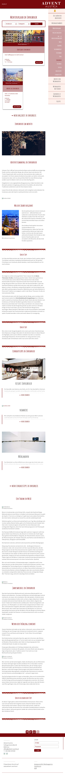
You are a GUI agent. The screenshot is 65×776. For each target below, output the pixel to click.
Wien (60, 42)
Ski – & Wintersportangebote (57, 37)
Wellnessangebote (57, 33)
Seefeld (60, 67)
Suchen (36, 24)
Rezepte (59, 101)
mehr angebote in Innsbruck (25, 115)
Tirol (60, 56)
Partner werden (9, 761)
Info (35, 761)
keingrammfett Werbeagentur (43, 764)
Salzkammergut (58, 49)
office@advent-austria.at (11, 749)
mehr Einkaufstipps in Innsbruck (25, 486)
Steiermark (59, 53)
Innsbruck (59, 60)
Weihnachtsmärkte (57, 23)
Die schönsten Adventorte (57, 16)
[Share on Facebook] (30, 731)
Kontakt (7, 740)
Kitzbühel (59, 64)
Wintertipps (59, 71)
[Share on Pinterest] (27, 731)
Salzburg (59, 46)
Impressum (37, 766)
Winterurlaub (57, 28)
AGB (35, 768)
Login (38, 750)
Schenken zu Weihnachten (57, 95)
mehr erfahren (25, 395)
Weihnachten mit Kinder (57, 87)
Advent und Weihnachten (57, 80)
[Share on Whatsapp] (34, 731)
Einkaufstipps (58, 75)
